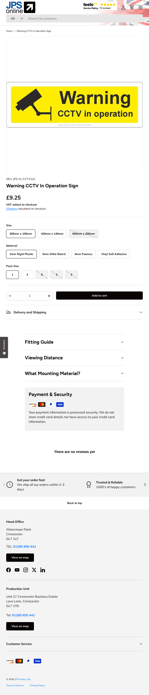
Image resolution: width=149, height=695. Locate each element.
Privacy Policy (37, 685)
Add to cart (99, 295)
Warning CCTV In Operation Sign (33, 31)
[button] (132, 7)
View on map (20, 557)
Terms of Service (15, 685)
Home (9, 31)
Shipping (11, 208)
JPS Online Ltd (22, 679)
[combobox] (74, 18)
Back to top (74, 503)
